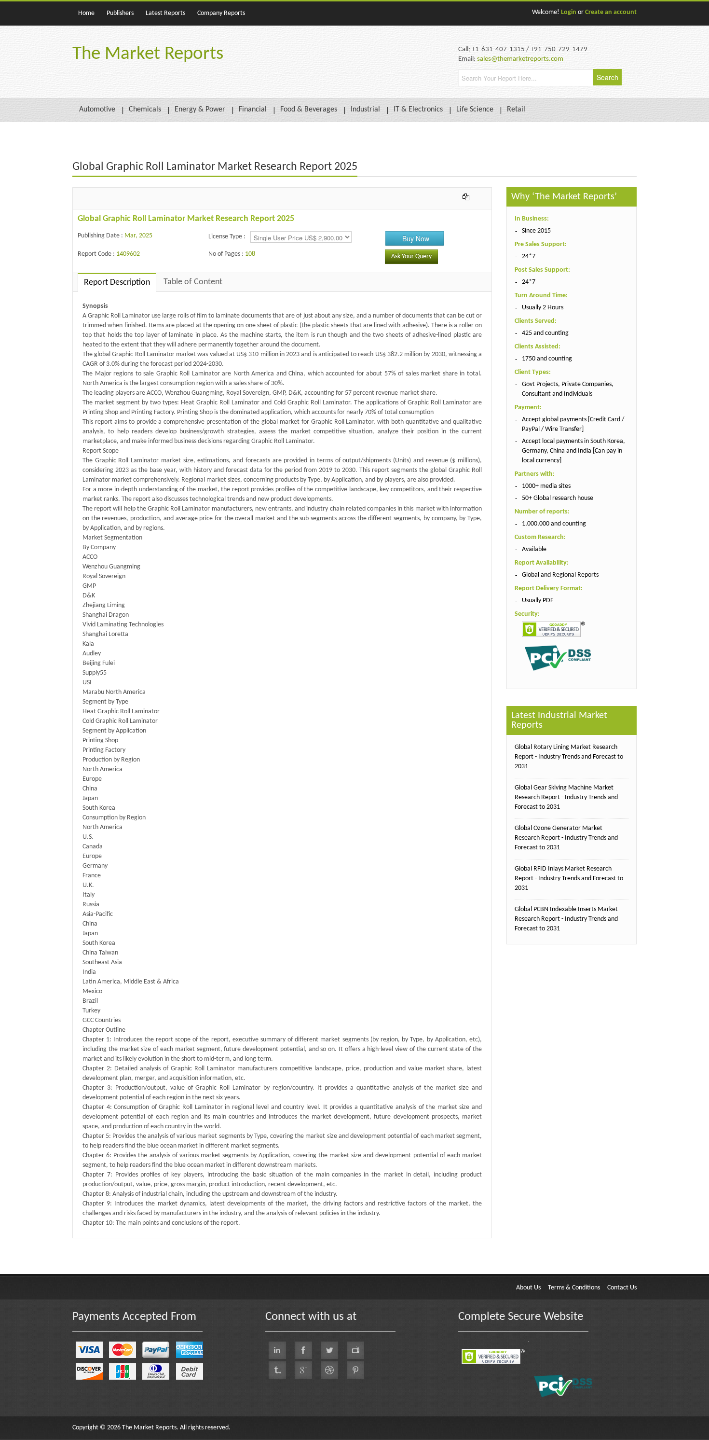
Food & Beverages (308, 109)
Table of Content (193, 282)
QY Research (128, 1242)
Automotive (97, 109)
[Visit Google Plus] (303, 1370)
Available (534, 549)
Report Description (117, 282)
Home (86, 13)
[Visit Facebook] (303, 1350)
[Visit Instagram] (329, 1370)
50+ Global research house (557, 498)
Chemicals (145, 109)
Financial (253, 109)
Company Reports (221, 13)
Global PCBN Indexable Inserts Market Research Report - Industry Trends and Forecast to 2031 (566, 919)
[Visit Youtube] (355, 1350)
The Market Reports (147, 54)
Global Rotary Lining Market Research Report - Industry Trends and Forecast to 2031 (569, 757)
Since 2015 (536, 231)
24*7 (528, 256)
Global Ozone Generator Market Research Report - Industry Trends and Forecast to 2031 (566, 838)
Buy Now (415, 238)
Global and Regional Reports (560, 575)
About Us (528, 1287)
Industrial (365, 109)
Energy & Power (200, 109)
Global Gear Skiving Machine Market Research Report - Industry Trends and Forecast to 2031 (566, 797)
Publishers (120, 13)
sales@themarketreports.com (520, 59)
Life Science (474, 109)
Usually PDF (537, 600)
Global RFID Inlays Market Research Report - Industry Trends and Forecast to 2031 (569, 878)
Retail (516, 109)
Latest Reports (165, 13)
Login (568, 12)
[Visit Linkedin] (277, 1350)
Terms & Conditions (574, 1287)
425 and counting (545, 333)
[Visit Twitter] (329, 1350)
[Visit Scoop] (277, 1370)
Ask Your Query (411, 256)
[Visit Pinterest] (355, 1370)
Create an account (611, 12)
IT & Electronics (418, 109)
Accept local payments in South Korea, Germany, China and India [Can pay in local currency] (573, 451)
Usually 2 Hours (542, 307)
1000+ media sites (546, 486)
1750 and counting (547, 358)
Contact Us (622, 1287)
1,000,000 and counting (554, 523)
